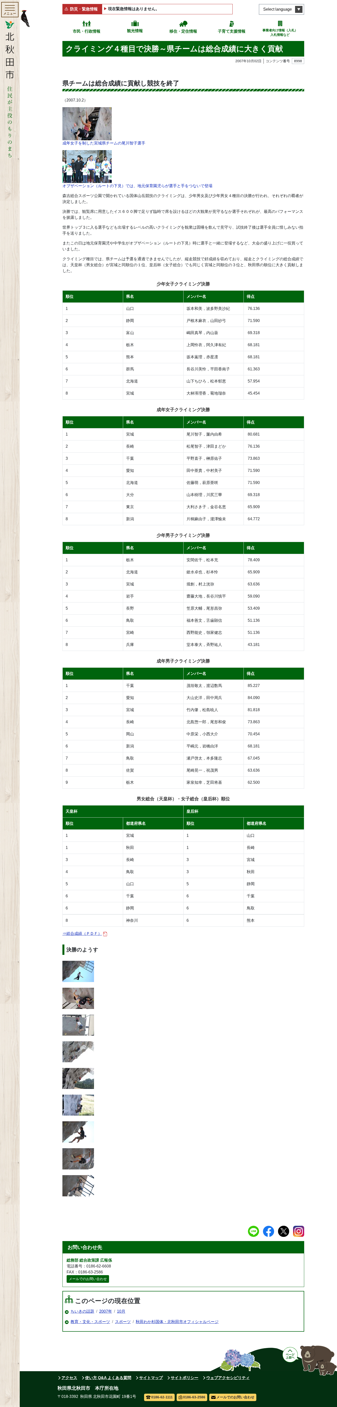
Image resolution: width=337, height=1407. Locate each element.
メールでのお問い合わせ (88, 1279)
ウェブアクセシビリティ (228, 1378)
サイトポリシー (184, 1378)
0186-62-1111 (162, 1397)
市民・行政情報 (86, 31)
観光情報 (135, 31)
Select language (277, 9)
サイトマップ (151, 1378)
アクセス (69, 1378)
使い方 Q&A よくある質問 (108, 1378)
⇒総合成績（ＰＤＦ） (82, 933)
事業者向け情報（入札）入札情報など (280, 32)
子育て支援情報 (231, 31)
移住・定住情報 (183, 31)
